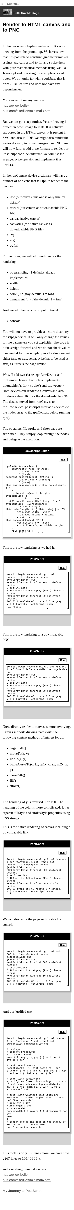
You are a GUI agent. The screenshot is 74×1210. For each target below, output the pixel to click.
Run (63, 459)
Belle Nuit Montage (26, 13)
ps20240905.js (29, 1158)
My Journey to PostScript (22, 1191)
